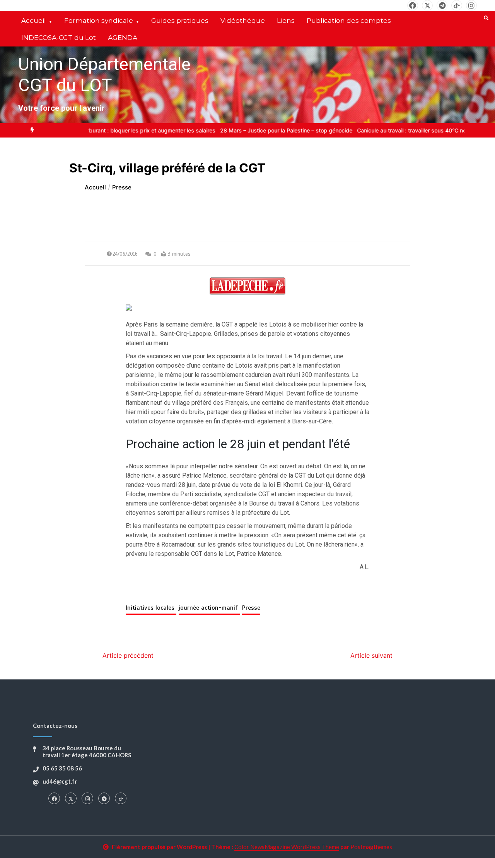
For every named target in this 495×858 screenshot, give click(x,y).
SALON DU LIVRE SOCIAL (119, 130)
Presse (251, 608)
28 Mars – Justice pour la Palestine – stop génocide (363, 130)
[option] (119, 130)
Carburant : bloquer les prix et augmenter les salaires (224, 130)
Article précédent (128, 655)
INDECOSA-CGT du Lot (58, 37)
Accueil (33, 20)
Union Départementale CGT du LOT (104, 74)
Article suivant (371, 655)
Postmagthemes (371, 846)
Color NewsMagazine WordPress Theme (286, 846)
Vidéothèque (242, 20)
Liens (286, 20)
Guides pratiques (179, 20)
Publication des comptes (349, 20)
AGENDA (122, 37)
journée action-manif (209, 608)
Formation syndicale (98, 20)
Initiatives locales (151, 608)
